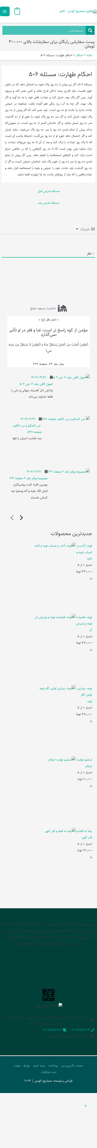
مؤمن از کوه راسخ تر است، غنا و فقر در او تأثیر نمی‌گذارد (48, 332)
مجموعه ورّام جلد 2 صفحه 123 (28, 478)
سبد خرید (39, 1065)
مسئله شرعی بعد (48, 202)
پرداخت (53, 1065)
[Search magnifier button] (90, 30)
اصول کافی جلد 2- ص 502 (36, 384)
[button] (85, 1106)
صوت (17, 1065)
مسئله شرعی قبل (49, 191)
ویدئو (26, 1065)
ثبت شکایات (48, 1072)
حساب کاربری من (72, 1065)
